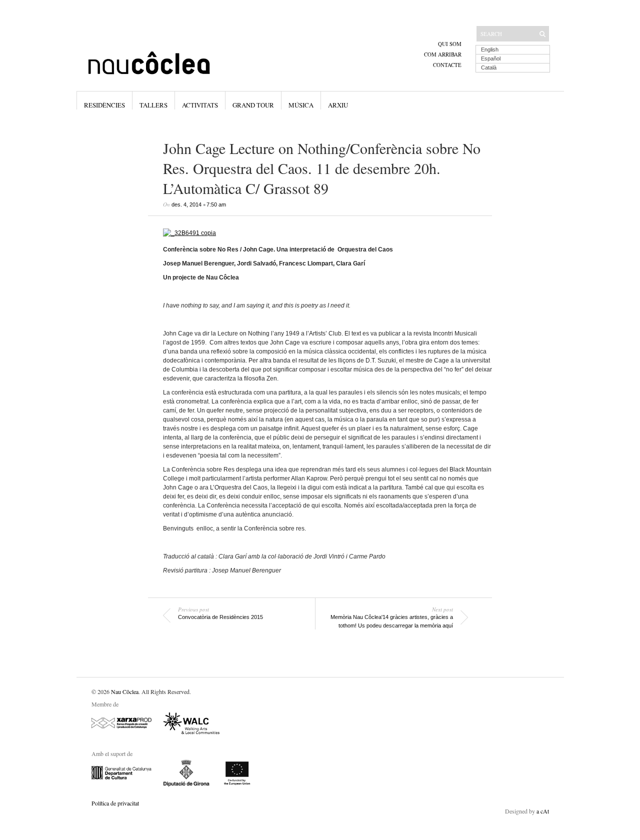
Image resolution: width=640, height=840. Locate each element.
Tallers (154, 105)
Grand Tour (253, 105)
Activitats (200, 105)
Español (490, 59)
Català (488, 67)
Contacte (447, 64)
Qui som (450, 44)
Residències (104, 105)
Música (301, 105)
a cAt (542, 811)
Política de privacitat (115, 803)
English (489, 49)
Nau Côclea (124, 692)
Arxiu (338, 105)
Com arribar (443, 54)
